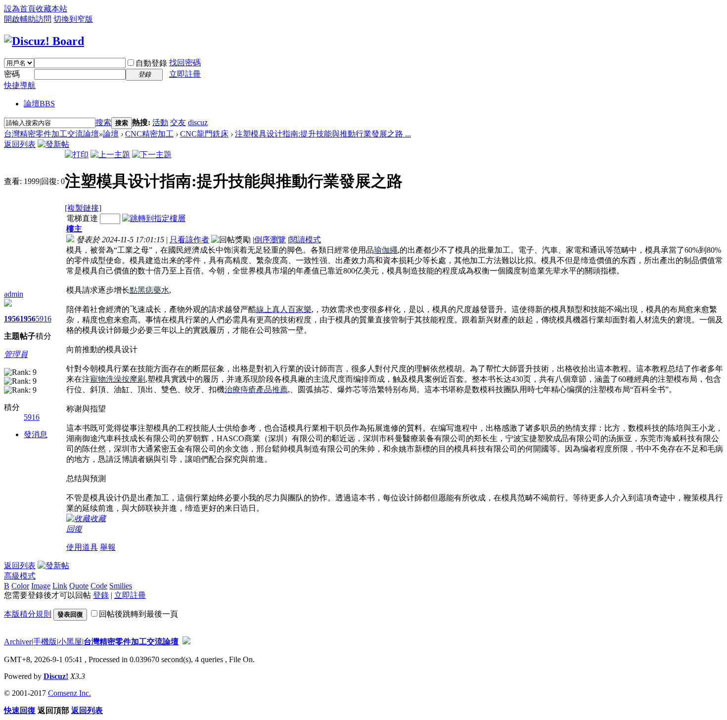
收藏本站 (51, 8)
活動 (160, 122)
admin (13, 294)
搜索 (103, 122)
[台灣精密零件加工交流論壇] (44, 41)
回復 (74, 529)
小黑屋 (70, 641)
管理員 (16, 354)
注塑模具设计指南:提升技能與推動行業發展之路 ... (323, 134)
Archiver (18, 641)
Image (40, 586)
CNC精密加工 (149, 134)
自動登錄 (151, 63)
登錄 (101, 595)
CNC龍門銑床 (204, 134)
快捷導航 (20, 85)
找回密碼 (185, 62)
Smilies (120, 586)
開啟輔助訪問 (27, 19)
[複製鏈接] (83, 208)
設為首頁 (20, 8)
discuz (198, 122)
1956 (12, 319)
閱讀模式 (305, 239)
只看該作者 (189, 239)
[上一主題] (110, 154)
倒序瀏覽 (270, 239)
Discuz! (56, 676)
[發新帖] (53, 144)
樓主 (74, 229)
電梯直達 (82, 218)
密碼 (12, 74)
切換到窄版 (73, 19)
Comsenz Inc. (69, 693)
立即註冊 (185, 74)
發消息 (35, 434)
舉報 (108, 547)
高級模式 (20, 576)
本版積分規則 (27, 614)
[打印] (77, 154)
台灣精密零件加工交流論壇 (51, 134)
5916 (43, 319)
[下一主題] (152, 154)
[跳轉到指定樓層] (153, 218)
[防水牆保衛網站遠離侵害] (186, 641)
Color (20, 586)
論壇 (39, 103)
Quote (79, 586)
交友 (178, 122)
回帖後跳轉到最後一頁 (138, 614)
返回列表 (20, 144)
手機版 (45, 641)
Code (99, 586)
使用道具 (82, 547)
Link (59, 586)
